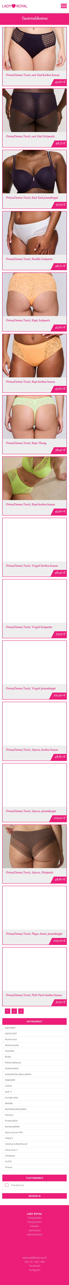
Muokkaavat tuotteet (15, 1108)
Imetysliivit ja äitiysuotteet (18, 1074)
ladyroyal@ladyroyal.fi (34, 1257)
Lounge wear (11, 1097)
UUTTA (8, 1161)
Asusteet (9, 1050)
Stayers (9, 1137)
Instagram (34, 1269)
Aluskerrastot (12, 1045)
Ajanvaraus (34, 1230)
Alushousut (11, 1039)
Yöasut (8, 1167)
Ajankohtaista (34, 1234)
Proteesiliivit (11, 1120)
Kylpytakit (10, 1079)
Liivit (7, 1091)
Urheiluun (10, 1155)
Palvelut (34, 1226)
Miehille (9, 1103)
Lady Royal (34, 1213)
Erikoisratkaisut (13, 1062)
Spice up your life (14, 1132)
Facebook (34, 1265)
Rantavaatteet (12, 1126)
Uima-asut (10, 1149)
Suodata (34, 1195)
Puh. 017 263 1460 (34, 1261)
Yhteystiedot (34, 1217)
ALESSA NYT (11, 1033)
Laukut (8, 1085)
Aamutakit (10, 1027)
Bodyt (8, 1056)
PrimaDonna (17, 1185)
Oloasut (9, 1114)
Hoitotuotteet (11, 1068)
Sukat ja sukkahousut (16, 1143)
